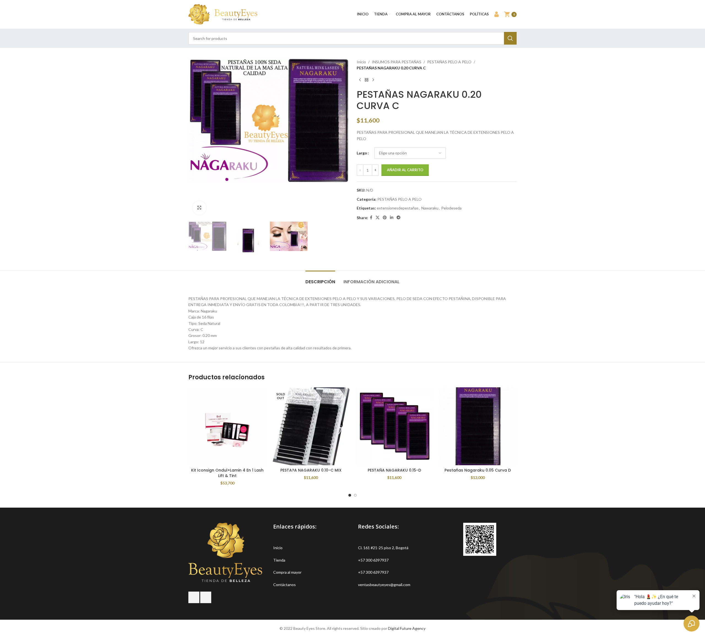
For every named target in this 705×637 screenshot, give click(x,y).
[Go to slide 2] (355, 495)
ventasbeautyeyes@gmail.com (384, 584)
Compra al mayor (287, 572)
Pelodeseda (451, 208)
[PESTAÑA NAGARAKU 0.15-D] (394, 426)
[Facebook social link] (371, 217)
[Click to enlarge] (199, 208)
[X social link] (377, 217)
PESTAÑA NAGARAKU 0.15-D (394, 470)
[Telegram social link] (398, 217)
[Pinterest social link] (384, 217)
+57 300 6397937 (373, 560)
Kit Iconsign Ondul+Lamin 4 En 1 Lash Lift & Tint (227, 472)
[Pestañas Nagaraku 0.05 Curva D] (478, 426)
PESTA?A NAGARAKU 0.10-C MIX (310, 470)
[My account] (496, 14)
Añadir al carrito (405, 170)
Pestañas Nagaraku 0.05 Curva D (477, 470)
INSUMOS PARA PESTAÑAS (396, 61)
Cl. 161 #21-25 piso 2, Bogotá (383, 547)
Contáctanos (284, 584)
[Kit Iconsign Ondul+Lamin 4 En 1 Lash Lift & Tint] (227, 426)
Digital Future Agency (406, 628)
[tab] (320, 279)
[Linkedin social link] (391, 217)
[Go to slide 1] (349, 495)
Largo (362, 153)
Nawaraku (429, 208)
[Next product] (373, 80)
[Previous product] (360, 80)
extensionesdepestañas (398, 208)
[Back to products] (366, 80)
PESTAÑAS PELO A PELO (449, 61)
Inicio (361, 61)
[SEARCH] (510, 38)
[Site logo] (222, 14)
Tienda (279, 560)
